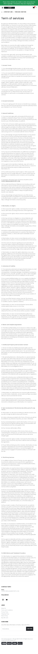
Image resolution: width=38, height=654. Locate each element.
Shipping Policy (5, 614)
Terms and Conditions (7, 610)
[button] (34, 8)
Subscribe (29, 628)
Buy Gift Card (4, 617)
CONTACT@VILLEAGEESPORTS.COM (10, 181)
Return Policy (4, 615)
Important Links (8, 12)
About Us (3, 608)
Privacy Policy (4, 612)
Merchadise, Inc (12, 640)
